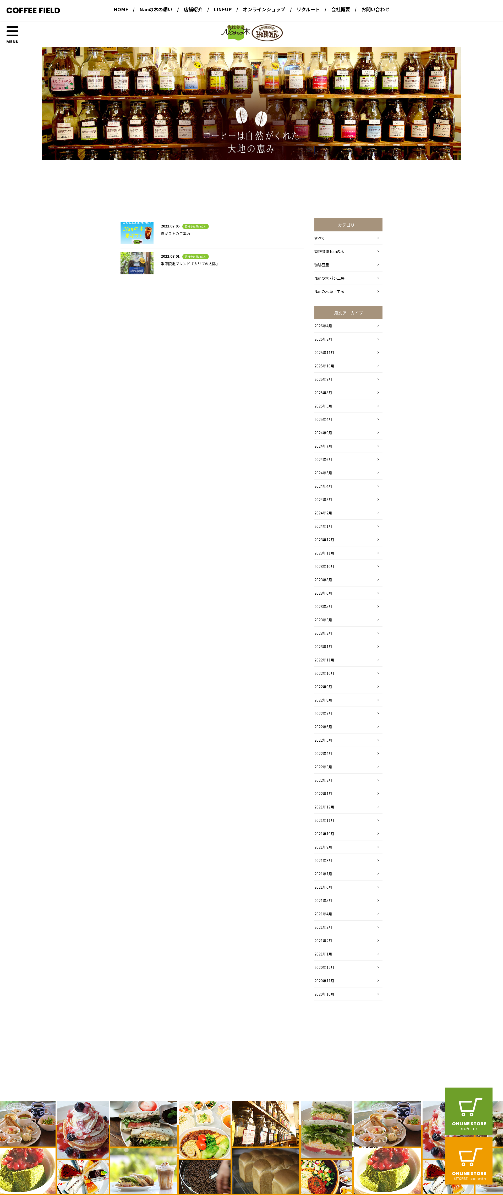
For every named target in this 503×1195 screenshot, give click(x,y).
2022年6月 (323, 726)
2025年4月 (323, 419)
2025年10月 (324, 365)
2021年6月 (323, 887)
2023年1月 (323, 646)
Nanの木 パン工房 (329, 278)
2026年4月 (323, 325)
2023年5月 (323, 606)
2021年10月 (324, 833)
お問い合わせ (375, 9)
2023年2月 (323, 633)
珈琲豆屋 (321, 264)
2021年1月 (323, 954)
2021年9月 (323, 847)
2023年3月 (323, 619)
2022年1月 (323, 793)
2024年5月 (323, 472)
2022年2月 (323, 780)
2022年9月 (323, 686)
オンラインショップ (264, 9)
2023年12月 (324, 539)
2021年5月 (323, 900)
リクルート (308, 9)
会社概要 (340, 9)
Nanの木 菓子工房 (329, 291)
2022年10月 (324, 673)
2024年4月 (323, 486)
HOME (121, 9)
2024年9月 (323, 432)
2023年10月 (324, 566)
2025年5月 (323, 406)
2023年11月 (324, 553)
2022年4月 (323, 753)
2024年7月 (323, 446)
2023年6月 (323, 593)
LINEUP (223, 9)
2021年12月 (324, 807)
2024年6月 (323, 459)
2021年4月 (323, 913)
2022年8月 (323, 700)
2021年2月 (323, 940)
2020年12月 (324, 967)
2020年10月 (324, 994)
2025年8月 (323, 392)
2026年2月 (323, 339)
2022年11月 (324, 659)
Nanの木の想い (155, 9)
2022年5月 (323, 740)
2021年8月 (323, 860)
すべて (319, 238)
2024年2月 (323, 512)
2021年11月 (324, 820)
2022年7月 (323, 713)
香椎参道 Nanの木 (195, 226)
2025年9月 (323, 379)
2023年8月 (323, 579)
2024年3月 (323, 499)
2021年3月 (323, 927)
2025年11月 (324, 352)
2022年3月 (323, 766)
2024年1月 (323, 526)
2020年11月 (324, 980)
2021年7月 (323, 873)
